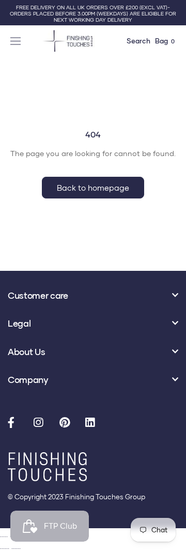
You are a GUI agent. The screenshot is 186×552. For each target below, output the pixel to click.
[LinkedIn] (93, 423)
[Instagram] (41, 423)
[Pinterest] (67, 423)
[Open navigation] (16, 41)
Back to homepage (93, 187)
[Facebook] (15, 423)
